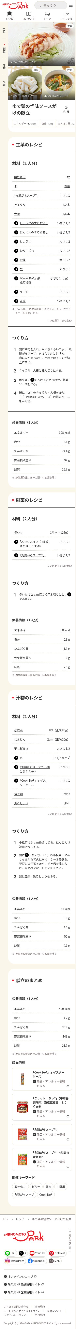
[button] (50, 5)
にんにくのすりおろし (34, 232)
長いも (18, 532)
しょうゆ (25, 241)
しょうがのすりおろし (34, 223)
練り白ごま (27, 251)
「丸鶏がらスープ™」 (27, 195)
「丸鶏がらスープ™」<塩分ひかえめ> (35, 769)
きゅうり (20, 205)
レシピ (20, 1219)
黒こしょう (21, 803)
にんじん (20, 739)
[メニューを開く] (70, 5)
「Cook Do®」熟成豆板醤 (30, 280)
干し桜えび (21, 748)
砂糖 (23, 260)
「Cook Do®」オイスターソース (33, 782)
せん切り (47, 370)
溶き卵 (18, 794)
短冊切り (24, 847)
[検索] (39, 5)
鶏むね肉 (20, 177)
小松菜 (18, 730)
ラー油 (24, 292)
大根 (17, 214)
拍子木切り (52, 594)
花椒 (23, 301)
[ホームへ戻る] (15, 5)
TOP (5, 1219)
